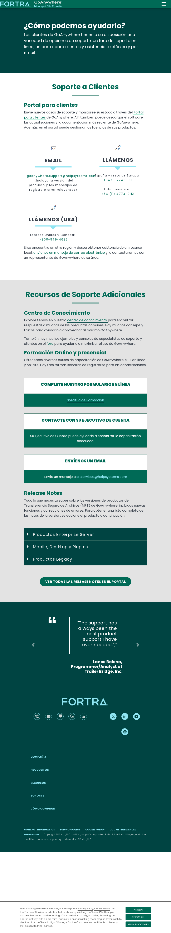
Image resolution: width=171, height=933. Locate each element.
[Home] (31, 4)
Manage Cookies (138, 924)
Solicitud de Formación (85, 400)
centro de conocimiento (87, 320)
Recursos (38, 783)
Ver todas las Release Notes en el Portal (85, 581)
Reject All (138, 917)
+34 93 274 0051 (118, 180)
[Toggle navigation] (164, 4)
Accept (138, 910)
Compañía (38, 757)
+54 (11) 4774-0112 (118, 194)
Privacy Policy (85, 908)
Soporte (37, 796)
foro (50, 343)
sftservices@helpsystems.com (102, 476)
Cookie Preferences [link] (122, 829)
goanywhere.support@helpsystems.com (53, 176)
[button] (33, 644)
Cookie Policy (102, 908)
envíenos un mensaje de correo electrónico (69, 252)
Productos (39, 770)
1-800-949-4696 (53, 239)
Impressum (31, 834)
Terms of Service (34, 912)
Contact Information (39, 829)
